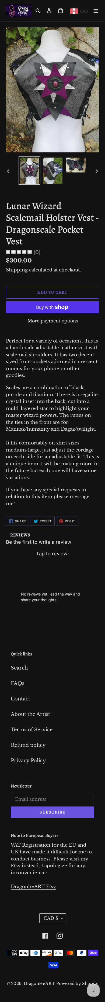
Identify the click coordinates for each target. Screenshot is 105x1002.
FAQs (17, 683)
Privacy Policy (28, 761)
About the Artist (30, 714)
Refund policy (28, 745)
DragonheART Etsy (33, 886)
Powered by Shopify (77, 983)
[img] (19, 252)
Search (19, 668)
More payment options (52, 321)
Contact (20, 699)
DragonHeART (39, 983)
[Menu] (96, 10)
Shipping (17, 270)
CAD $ (51, 918)
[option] (29, 170)
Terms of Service (31, 730)
